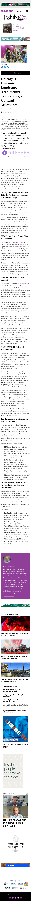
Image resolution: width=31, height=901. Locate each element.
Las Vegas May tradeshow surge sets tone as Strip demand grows (15, 681)
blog (12, 425)
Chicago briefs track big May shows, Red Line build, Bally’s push (14, 658)
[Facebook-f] (10, 898)
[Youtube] (12, 11)
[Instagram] (7, 11)
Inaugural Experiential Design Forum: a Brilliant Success (14, 711)
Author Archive (9, 595)
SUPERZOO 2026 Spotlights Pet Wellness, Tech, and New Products (15, 691)
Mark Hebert (7, 112)
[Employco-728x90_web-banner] (15, 607)
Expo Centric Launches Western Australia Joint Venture (15, 706)
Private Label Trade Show (15, 242)
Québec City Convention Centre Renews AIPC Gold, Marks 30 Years (14, 701)
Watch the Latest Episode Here (15, 746)
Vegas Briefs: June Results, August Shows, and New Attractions (15, 634)
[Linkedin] (10, 11)
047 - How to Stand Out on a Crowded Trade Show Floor (14, 823)
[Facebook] (2, 11)
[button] (27, 11)
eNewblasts (19, 11)
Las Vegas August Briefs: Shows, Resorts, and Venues (15, 696)
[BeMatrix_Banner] (15, 5)
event (18, 362)
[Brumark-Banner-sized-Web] (15, 866)
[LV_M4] (15, 854)
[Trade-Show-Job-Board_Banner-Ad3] (15, 74)
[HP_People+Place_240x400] (13, 788)
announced (25, 283)
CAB (25, 201)
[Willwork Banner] (15, 40)
